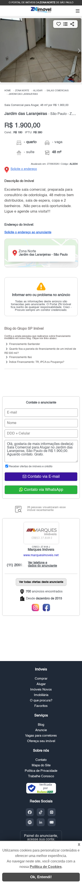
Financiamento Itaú (20, 357)
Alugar (41, 684)
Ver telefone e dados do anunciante (41, 564)
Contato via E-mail (43, 477)
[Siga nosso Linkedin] (41, 822)
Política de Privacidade (41, 770)
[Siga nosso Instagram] (52, 812)
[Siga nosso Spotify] (30, 822)
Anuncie (41, 730)
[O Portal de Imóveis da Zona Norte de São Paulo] (41, 12)
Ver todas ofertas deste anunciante (41, 582)
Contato (41, 760)
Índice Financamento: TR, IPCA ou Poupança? (36, 362)
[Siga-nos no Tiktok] (41, 812)
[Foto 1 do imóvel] (40, 50)
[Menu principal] (77, 11)
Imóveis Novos (41, 689)
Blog (41, 724)
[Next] (76, 50)
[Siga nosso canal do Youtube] (52, 822)
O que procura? (41, 700)
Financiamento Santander (24, 344)
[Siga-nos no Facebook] (30, 812)
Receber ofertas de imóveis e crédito (30, 466)
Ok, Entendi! (41, 877)
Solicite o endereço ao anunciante (27, 232)
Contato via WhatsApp (43, 490)
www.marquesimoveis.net (41, 555)
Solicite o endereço (23, 169)
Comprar (41, 678)
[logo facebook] (46, 607)
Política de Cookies (46, 867)
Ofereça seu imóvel (41, 741)
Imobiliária (41, 695)
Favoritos (41, 706)
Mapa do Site (41, 765)
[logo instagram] (35, 607)
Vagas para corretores (41, 735)
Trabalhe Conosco (41, 776)
